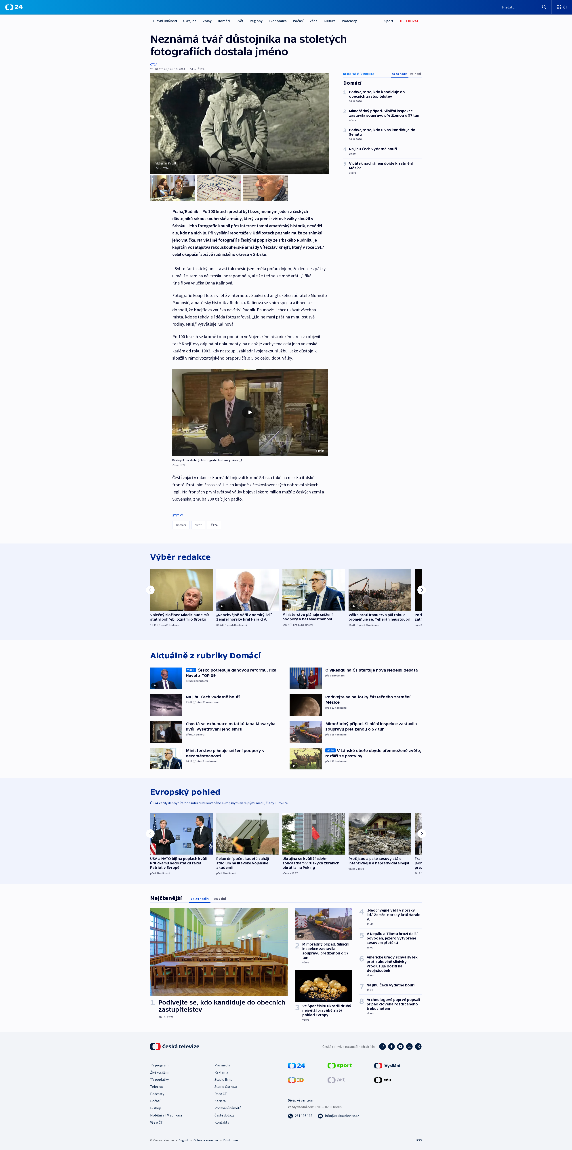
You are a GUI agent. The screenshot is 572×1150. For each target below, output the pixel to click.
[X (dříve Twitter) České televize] (409, 1046)
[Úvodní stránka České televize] (175, 1046)
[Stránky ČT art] (336, 1079)
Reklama (221, 1072)
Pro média (222, 1065)
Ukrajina (189, 21)
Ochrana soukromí (206, 1140)
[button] (250, 412)
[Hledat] (544, 7)
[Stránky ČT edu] (382, 1079)
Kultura (330, 21)
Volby (207, 21)
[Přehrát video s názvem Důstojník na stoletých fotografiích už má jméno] (250, 412)
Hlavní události (165, 21)
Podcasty (349, 21)
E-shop (155, 1108)
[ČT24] (14, 7)
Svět (240, 21)
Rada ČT (220, 1093)
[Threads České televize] (418, 1046)
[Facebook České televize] (391, 1046)
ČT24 (153, 64)
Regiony (256, 21)
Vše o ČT (156, 1122)
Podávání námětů (227, 1108)
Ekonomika (278, 21)
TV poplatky (159, 1079)
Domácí (224, 21)
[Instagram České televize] (382, 1046)
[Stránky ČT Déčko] (296, 1079)
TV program (159, 1065)
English (183, 1140)
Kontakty (221, 1122)
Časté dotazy (224, 1115)
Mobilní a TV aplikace (166, 1115)
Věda (314, 21)
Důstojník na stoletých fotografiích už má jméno (205, 460)
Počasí (298, 21)
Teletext (156, 1086)
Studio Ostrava (225, 1086)
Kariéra (220, 1101)
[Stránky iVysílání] (387, 1065)
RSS (419, 1140)
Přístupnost (231, 1140)
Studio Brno (223, 1079)
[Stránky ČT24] (296, 1065)
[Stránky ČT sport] (340, 1065)
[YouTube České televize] (400, 1046)
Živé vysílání (159, 1072)
